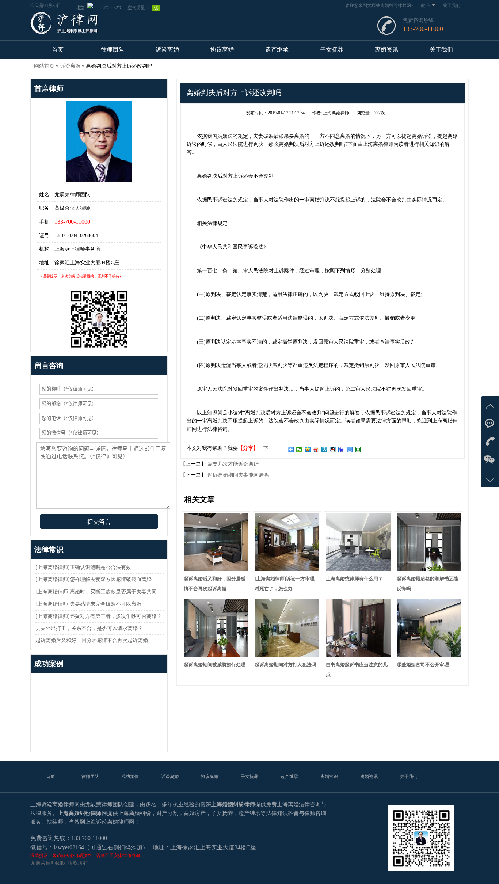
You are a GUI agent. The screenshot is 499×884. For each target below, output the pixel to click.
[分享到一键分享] (350, 449)
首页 (58, 49)
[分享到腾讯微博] (324, 449)
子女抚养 (331, 49)
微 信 (426, 5)
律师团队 (112, 49)
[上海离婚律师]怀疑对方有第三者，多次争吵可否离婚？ (98, 616)
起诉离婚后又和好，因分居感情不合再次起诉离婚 (91, 640)
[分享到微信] (299, 449)
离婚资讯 (386, 49)
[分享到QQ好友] (333, 449)
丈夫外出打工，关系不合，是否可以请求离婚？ (89, 628)
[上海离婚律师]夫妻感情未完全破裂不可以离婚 (88, 604)
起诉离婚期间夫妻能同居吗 (237, 475)
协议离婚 (222, 49)
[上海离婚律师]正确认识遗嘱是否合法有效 (83, 567)
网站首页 (44, 66)
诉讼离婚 (167, 49)
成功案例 (130, 776)
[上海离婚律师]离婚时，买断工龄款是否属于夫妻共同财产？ (103, 592)
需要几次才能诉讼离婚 (232, 464)
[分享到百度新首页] (341, 449)
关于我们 (451, 5)
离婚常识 (329, 776)
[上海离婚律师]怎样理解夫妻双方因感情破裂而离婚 (93, 579)
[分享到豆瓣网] (358, 449)
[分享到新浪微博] (316, 449)
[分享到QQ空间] (308, 449)
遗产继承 (277, 49)
